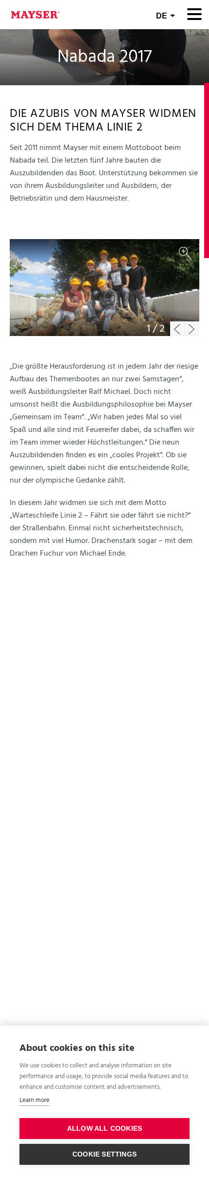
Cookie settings (104, 1154)
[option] (104, 287)
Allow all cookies (104, 1128)
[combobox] (165, 14)
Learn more (34, 1100)
